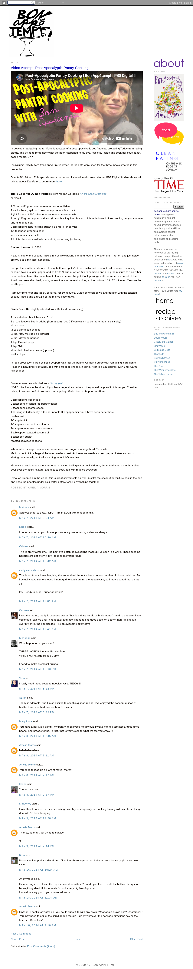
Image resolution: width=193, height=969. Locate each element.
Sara (22, 678)
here (59, 181)
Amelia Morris (27, 745)
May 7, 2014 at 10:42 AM (37, 561)
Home (77, 939)
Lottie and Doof (162, 350)
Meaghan (25, 638)
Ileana (23, 784)
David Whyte (160, 338)
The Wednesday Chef (165, 370)
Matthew (24, 507)
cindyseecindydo (29, 570)
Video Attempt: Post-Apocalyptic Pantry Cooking (50, 68)
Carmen (24, 610)
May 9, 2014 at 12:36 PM (37, 818)
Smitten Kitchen (162, 358)
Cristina (23, 546)
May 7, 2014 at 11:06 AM (37, 601)
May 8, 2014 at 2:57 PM (36, 794)
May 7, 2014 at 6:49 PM (36, 712)
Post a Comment (21, 933)
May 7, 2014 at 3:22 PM (36, 688)
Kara (22, 855)
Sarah (22, 697)
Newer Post (18, 939)
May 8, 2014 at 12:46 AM (37, 736)
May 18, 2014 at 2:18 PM (37, 925)
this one (158, 273)
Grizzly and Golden (164, 342)
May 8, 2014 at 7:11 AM (36, 755)
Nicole (23, 526)
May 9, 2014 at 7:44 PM (36, 846)
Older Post (136, 939)
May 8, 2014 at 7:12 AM (36, 775)
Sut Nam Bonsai (162, 362)
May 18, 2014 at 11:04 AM (38, 897)
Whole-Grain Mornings (93, 193)
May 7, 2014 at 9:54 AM (36, 518)
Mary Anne (25, 721)
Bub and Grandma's (164, 333)
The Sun (158, 366)
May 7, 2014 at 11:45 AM (37, 629)
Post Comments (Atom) (41, 946)
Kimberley (25, 803)
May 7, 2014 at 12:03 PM (37, 669)
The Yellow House (163, 374)
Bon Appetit (56, 383)
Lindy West (159, 346)
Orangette (159, 354)
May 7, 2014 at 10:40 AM (37, 537)
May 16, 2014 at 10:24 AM (38, 869)
